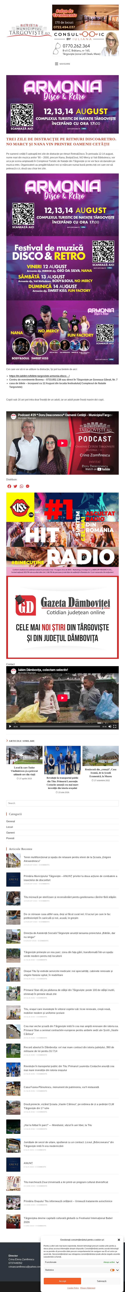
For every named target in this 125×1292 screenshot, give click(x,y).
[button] (118, 1239)
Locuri (9, 827)
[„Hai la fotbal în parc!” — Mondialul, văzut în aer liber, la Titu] (13, 1126)
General (10, 821)
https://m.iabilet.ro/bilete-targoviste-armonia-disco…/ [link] (39, 376)
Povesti (10, 838)
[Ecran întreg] (114, 726)
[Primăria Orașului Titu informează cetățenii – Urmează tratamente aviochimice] (13, 1203)
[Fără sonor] (109, 726)
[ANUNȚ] (13, 1164)
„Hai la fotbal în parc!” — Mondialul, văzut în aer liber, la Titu (58, 1125)
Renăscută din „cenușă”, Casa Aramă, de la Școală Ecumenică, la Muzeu (100, 773)
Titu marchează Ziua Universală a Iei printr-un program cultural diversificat (66, 1182)
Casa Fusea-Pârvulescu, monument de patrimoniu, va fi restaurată (61, 1087)
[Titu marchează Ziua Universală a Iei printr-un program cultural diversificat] (13, 1183)
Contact (10, 664)
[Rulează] (10, 726)
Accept (62, 1281)
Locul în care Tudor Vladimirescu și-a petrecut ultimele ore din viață (24, 771)
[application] (62, 698)
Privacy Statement (87, 1288)
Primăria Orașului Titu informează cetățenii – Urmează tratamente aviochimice (68, 1201)
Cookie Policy (73, 1288)
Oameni (10, 832)
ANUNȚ (28, 1163)
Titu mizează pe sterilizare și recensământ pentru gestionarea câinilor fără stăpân (70, 897)
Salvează (101, 1281)
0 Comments (44, 865)
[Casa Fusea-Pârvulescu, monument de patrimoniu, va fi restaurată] (13, 1088)
